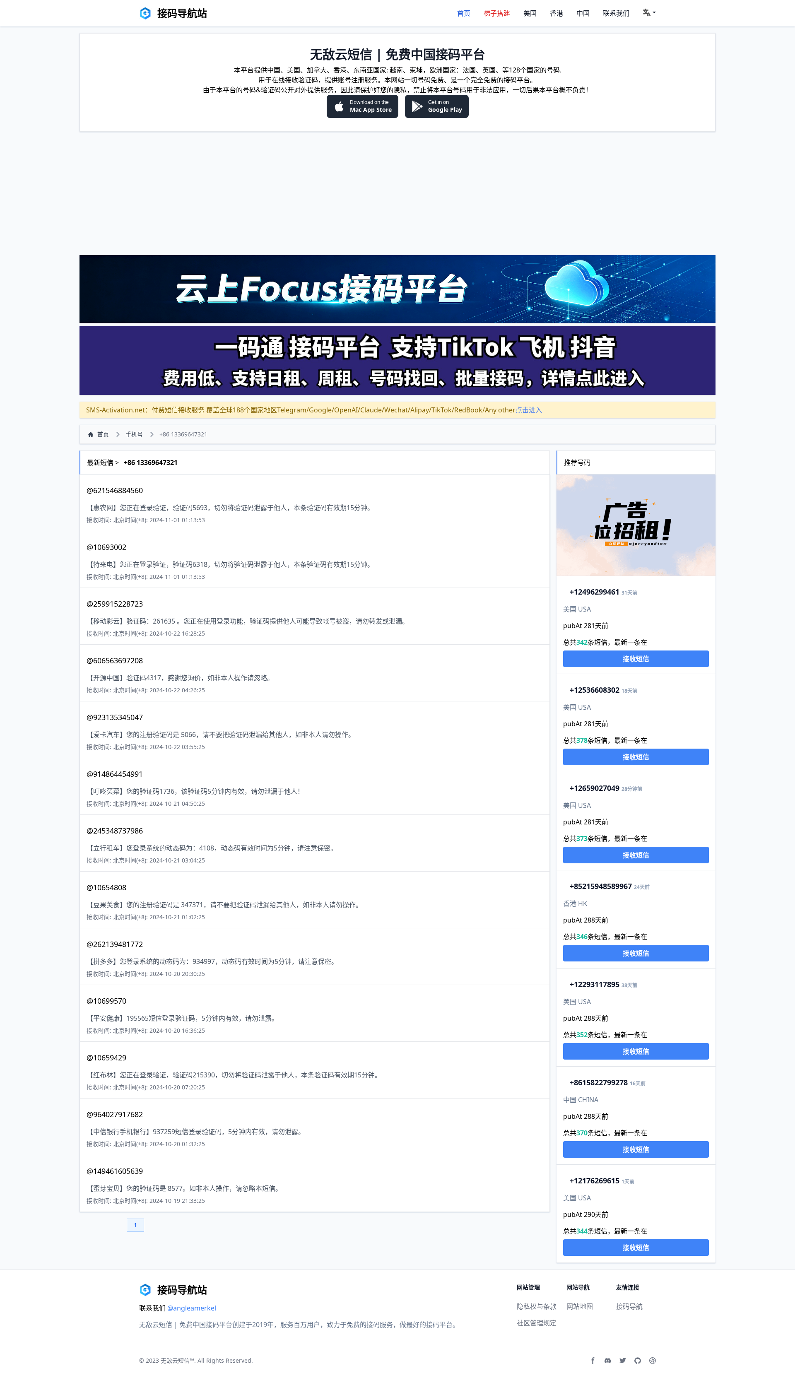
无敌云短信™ (177, 1360)
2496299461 (594, 592)
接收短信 (636, 658)
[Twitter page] (622, 1360)
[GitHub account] (637, 1360)
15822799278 (599, 1082)
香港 (556, 13)
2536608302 (594, 690)
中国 (583, 13)
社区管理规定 (536, 1322)
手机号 (134, 434)
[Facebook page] (593, 1360)
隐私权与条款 (536, 1306)
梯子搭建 (497, 13)
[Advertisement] (397, 193)
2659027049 (594, 788)
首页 (463, 13)
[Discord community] (608, 1360)
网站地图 (579, 1306)
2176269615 (594, 1180)
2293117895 (594, 984)
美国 (530, 13)
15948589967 (601, 886)
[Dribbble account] (652, 1360)
